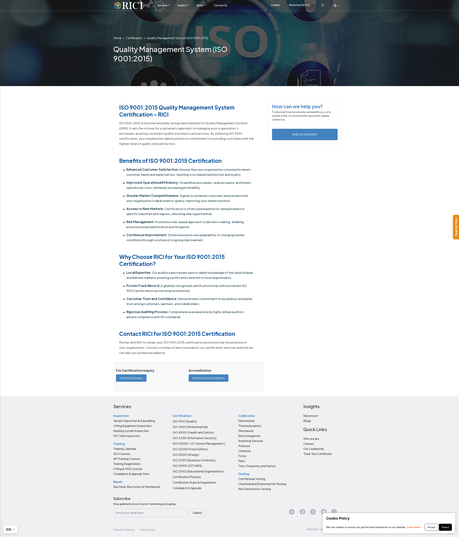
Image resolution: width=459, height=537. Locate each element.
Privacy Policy (148, 529)
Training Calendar (124, 449)
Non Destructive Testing (254, 489)
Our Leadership (313, 449)
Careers (275, 4)
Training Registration (127, 464)
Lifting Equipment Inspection (132, 426)
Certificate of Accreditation (208, 378)
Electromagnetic (249, 436)
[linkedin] (292, 513)
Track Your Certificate (317, 454)
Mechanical (245, 431)
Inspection (121, 416)
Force (242, 456)
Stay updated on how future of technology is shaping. (144, 503)
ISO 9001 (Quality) (185, 421)
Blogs (307, 421)
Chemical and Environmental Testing (262, 484)
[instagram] (313, 513)
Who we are (311, 439)
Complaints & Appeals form (131, 474)
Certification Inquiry (131, 378)
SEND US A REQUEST (305, 134)
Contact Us (220, 5)
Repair (118, 482)
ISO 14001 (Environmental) (190, 427)
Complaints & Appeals (187, 488)
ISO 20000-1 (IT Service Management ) (199, 443)
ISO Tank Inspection (126, 436)
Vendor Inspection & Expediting (134, 421)
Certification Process (187, 477)
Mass (241, 461)
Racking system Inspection (131, 431)
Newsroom (310, 416)
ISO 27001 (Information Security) (194, 438)
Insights (182, 5)
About (200, 5)
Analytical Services (250, 441)
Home (117, 38)
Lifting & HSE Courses (128, 469)
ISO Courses (121, 454)
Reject (445, 527)
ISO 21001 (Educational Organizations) (198, 471)
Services (163, 5)
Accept (431, 527)
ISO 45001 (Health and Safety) (193, 432)
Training (119, 444)
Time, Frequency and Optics (257, 466)
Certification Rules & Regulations (194, 482)
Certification (134, 38)
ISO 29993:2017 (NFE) (187, 466)
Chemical (244, 451)
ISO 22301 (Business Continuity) (194, 460)
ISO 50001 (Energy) (186, 454)
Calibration (246, 416)
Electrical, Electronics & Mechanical (136, 487)
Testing (243, 474)
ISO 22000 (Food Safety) (190, 449)
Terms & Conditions (123, 529)
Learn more (413, 527)
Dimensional (246, 421)
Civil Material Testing (251, 479)
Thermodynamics (249, 426)
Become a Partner (299, 4)
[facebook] (302, 513)
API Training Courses (126, 459)
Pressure (244, 446)
